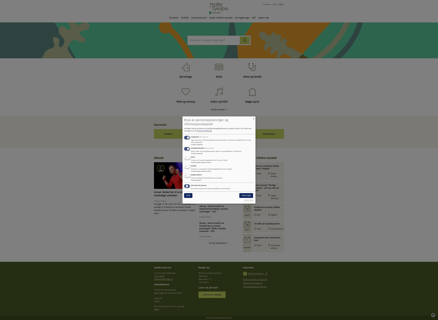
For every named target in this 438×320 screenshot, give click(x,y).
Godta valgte (246, 195)
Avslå (188, 195)
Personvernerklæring (204, 131)
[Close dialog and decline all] (254, 117)
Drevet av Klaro (248, 200)
